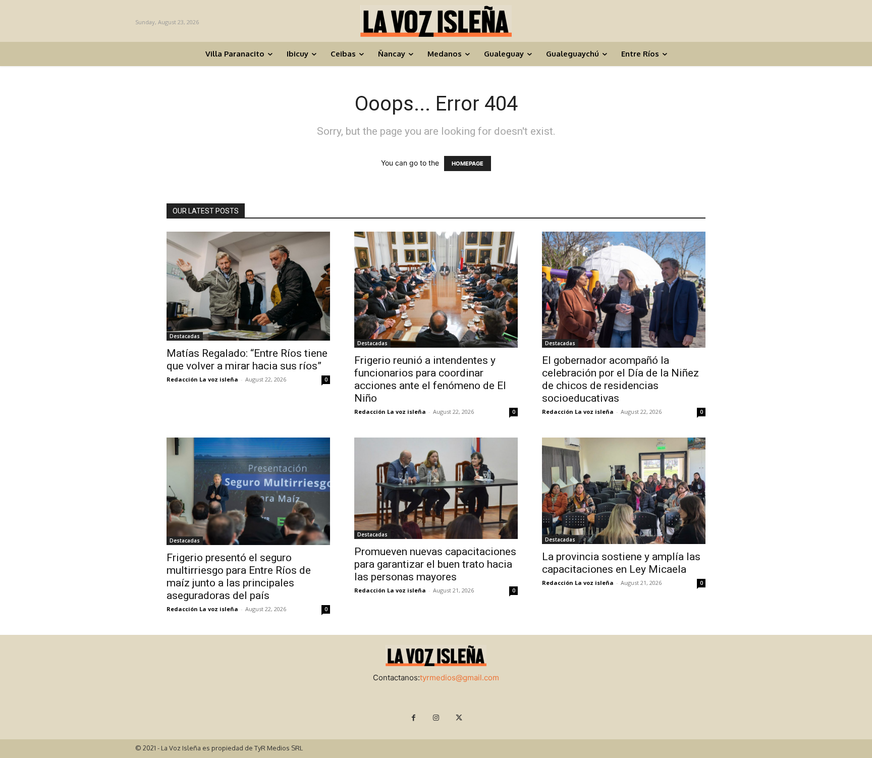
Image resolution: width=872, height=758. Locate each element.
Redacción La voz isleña (202, 379)
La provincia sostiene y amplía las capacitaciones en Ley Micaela (621, 563)
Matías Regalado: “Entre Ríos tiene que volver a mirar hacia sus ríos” (247, 359)
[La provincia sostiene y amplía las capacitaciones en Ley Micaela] (623, 491)
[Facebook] (413, 718)
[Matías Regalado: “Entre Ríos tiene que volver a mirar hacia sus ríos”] (248, 286)
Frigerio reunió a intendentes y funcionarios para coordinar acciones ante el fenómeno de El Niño (430, 379)
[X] (459, 718)
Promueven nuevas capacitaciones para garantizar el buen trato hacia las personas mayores (435, 564)
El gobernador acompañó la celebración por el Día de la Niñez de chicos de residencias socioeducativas (620, 379)
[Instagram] (436, 718)
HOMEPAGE (467, 163)
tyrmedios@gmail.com (459, 677)
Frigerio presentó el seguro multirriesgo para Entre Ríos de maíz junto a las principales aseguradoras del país (239, 577)
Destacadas (185, 336)
